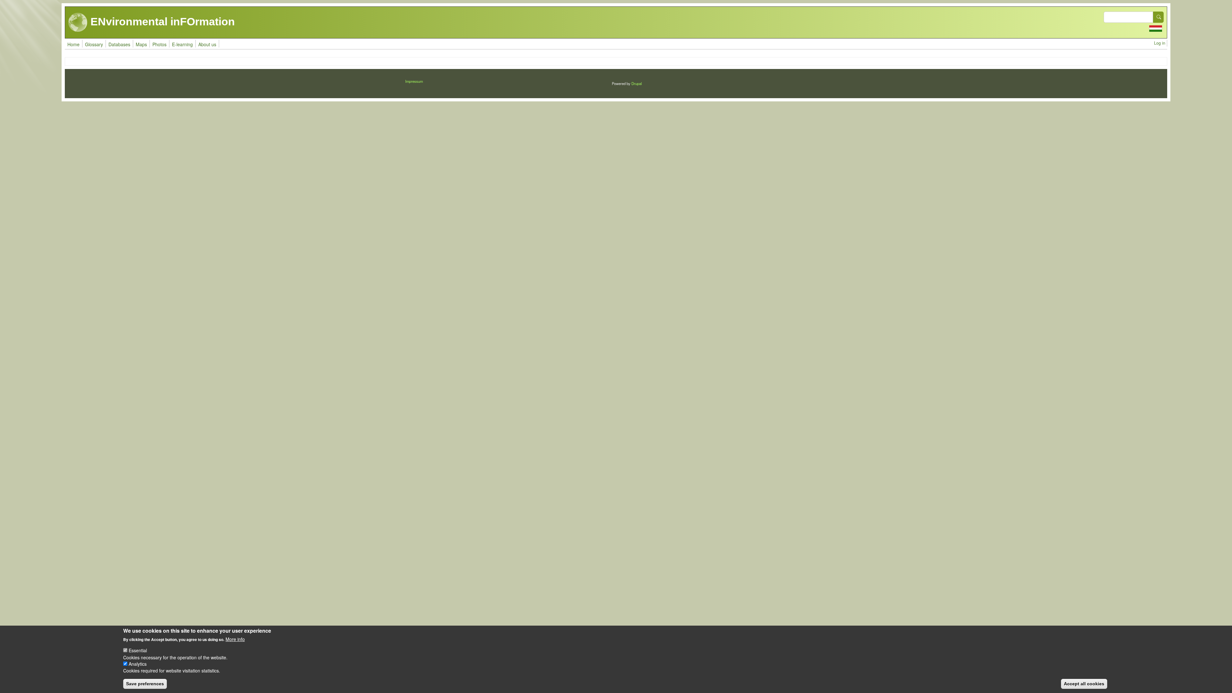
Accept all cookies (1084, 683)
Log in (1159, 43)
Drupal (636, 83)
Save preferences (145, 683)
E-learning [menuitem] (182, 44)
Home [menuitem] (73, 44)
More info (235, 639)
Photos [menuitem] (159, 44)
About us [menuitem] (207, 44)
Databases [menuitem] (119, 44)
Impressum (414, 81)
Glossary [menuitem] (94, 44)
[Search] (1158, 17)
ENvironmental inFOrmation (161, 21)
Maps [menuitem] (141, 44)
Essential (138, 650)
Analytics (138, 664)
